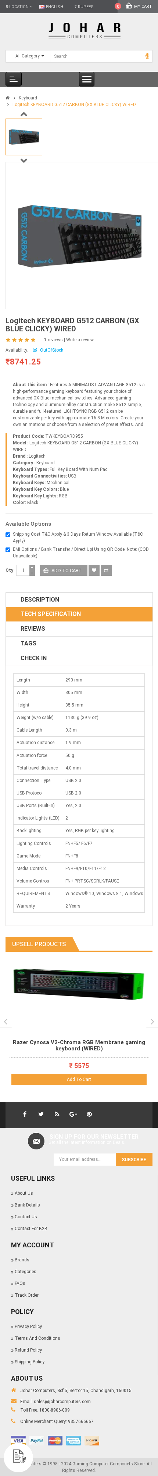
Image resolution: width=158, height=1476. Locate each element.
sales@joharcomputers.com (62, 1401)
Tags (28, 643)
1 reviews (53, 339)
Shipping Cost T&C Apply (38, 534)
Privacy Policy (28, 1326)
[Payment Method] (18, 1440)
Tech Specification (51, 613)
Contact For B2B (31, 1228)
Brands (22, 1259)
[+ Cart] (140, 975)
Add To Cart (79, 1079)
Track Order (27, 1295)
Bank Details (27, 1205)
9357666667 (81, 1421)
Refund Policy (28, 1350)
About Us (24, 1193)
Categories (25, 1271)
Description (40, 599)
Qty (9, 570)
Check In (34, 658)
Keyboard (28, 98)
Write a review (80, 339)
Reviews (33, 628)
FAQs (20, 1283)
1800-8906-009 (54, 1410)
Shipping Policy (29, 1361)
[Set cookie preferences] (18, 1457)
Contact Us (26, 1216)
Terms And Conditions (37, 1338)
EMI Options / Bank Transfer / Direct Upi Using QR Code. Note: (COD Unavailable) (81, 553)
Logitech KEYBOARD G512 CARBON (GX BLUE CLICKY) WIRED (74, 104)
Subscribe (134, 1159)
